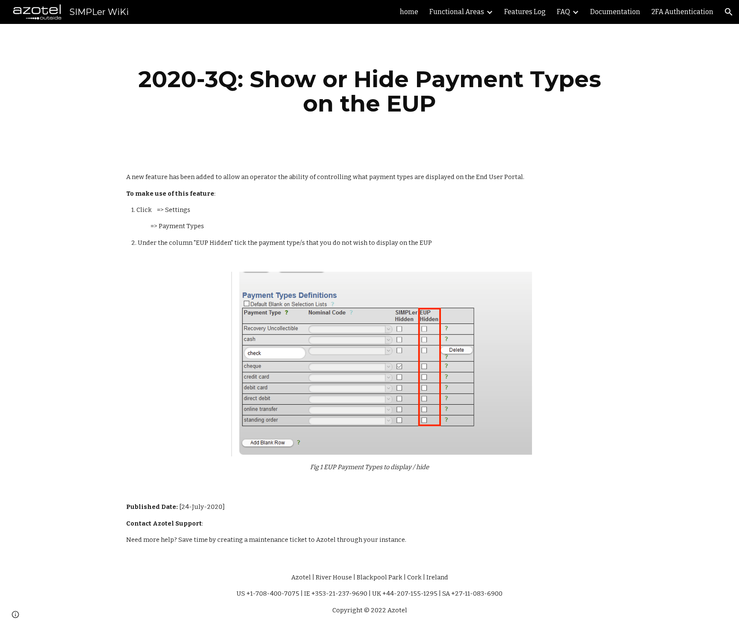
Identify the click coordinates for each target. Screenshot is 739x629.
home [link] (409, 12)
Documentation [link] (615, 12)
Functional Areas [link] (456, 12)
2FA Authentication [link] (682, 12)
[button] (728, 12)
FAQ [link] (563, 12)
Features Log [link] (525, 12)
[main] (369, 91)
